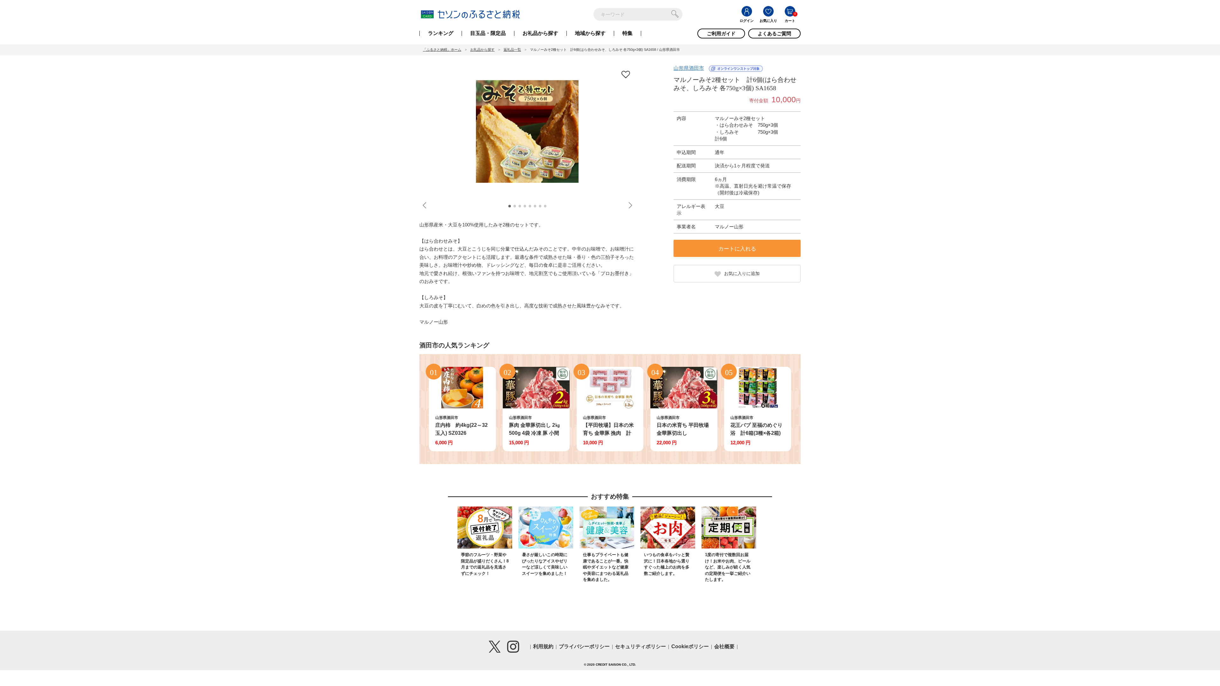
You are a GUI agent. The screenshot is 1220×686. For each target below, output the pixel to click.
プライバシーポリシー (584, 646)
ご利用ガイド (721, 33)
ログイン (747, 21)
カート (790, 21)
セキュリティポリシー (640, 646)
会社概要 (724, 646)
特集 (627, 33)
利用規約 (543, 646)
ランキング (440, 33)
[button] (509, 206)
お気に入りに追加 (742, 273)
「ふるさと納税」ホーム (442, 49)
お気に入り (768, 21)
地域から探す (590, 33)
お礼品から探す (540, 33)
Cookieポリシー (690, 646)
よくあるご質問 (774, 33)
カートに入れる (737, 249)
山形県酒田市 (689, 68)
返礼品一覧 (512, 49)
